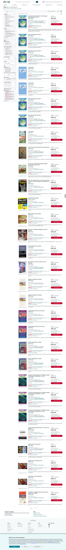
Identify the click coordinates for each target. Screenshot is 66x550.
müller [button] (8, 8)
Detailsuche (5, 4)
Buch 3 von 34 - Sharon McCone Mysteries (36, 268)
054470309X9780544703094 (39, 433)
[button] (5, 11)
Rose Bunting (30, 165)
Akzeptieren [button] (14, 546)
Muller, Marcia (30, 148)
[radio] (4, 42)
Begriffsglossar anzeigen (37, 514)
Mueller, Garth (31, 494)
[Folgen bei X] (49, 527)
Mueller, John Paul (31, 199)
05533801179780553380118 (39, 283)
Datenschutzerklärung (31, 529)
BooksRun (32, 25)
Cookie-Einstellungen (31, 530)
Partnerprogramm (20, 526)
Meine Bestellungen (10, 529)
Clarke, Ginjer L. (31, 18)
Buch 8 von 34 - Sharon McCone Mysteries (36, 347)
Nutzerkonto (9, 527)
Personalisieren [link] (37, 546)
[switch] (5, 78)
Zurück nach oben (33, 520)
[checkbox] (4, 15)
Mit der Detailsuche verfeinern (16, 8)
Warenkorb (8, 530)
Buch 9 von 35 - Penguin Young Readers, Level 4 (37, 381)
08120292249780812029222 (39, 235)
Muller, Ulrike (30, 231)
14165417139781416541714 (39, 465)
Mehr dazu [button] (5, 100)
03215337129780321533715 (39, 71)
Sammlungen (15, 4)
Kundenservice (40, 526)
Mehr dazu (5, 37)
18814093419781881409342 (39, 250)
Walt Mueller (30, 311)
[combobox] (25, 2)
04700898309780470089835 (39, 202)
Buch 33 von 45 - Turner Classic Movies (36, 449)
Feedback (65, 195)
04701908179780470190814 (39, 497)
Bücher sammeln (24, 4)
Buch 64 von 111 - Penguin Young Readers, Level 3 (38, 22)
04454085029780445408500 (39, 267)
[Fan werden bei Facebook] (49, 525)
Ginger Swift (30, 214)
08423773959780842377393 (39, 315)
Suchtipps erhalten (36, 512)
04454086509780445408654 (39, 346)
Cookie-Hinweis (30, 532)
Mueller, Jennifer (31, 429)
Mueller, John (30, 461)
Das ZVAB (29, 524)
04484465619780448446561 (39, 21)
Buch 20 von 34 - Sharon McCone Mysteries (36, 152)
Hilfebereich (39, 524)
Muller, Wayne (30, 280)
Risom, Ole (30, 132)
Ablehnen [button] (25, 546)
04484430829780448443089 (39, 380)
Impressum (29, 527)
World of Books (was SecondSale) (36, 42)
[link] (61, 11)
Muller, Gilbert (31, 68)
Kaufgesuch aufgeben (9, 515)
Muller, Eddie (30, 445)
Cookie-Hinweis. (33, 542)
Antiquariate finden (49, 4)
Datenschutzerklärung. (22, 543)
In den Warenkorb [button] (57, 24)
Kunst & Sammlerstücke (36, 4)
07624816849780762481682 (39, 448)
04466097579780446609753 (39, 151)
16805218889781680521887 (39, 218)
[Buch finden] (37, 2)
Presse (29, 526)
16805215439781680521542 (39, 169)
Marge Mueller (31, 247)
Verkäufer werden (59, 4)
